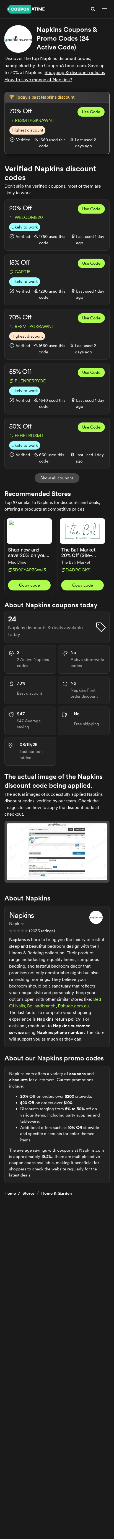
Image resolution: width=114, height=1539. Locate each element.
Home (10, 1193)
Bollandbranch (41, 1006)
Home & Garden (56, 1193)
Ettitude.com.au (73, 1006)
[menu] (104, 9)
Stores (28, 1193)
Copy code (29, 585)
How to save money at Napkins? (38, 79)
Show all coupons (57, 478)
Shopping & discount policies (75, 72)
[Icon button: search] (93, 9)
